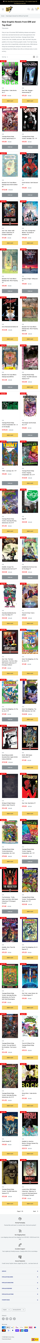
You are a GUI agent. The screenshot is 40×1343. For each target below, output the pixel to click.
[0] (36, 9)
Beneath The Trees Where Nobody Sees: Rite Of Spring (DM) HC (30, 328)
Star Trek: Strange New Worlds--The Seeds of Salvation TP (28, 232)
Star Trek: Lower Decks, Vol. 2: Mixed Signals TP (30, 994)
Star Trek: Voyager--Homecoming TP (27, 91)
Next (34, 1211)
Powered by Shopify (6, 1339)
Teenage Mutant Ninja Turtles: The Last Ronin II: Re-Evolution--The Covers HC (9, 1046)
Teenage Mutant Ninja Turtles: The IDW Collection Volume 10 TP (29, 376)
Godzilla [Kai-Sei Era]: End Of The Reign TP (29, 568)
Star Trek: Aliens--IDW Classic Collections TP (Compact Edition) (8, 232)
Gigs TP (24, 519)
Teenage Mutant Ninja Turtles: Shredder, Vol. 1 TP (29, 137)
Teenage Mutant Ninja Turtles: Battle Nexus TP (9, 137)
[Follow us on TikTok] (14, 1318)
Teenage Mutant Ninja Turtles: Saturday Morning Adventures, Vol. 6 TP (9, 1095)
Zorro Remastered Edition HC (10, 326)
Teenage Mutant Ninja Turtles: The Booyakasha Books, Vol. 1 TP (29, 899)
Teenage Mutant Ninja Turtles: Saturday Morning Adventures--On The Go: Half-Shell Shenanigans (9, 996)
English (5, 1309)
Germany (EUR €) (17, 1309)
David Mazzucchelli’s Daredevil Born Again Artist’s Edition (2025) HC (10, 757)
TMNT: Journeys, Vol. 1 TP (9, 471)
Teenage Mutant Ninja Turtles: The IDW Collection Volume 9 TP (9, 1191)
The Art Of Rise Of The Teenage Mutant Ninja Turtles (28, 1045)
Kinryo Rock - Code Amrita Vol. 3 (9, 91)
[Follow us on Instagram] (7, 1318)
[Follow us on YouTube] (10, 1318)
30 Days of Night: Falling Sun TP (30, 279)
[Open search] (29, 9)
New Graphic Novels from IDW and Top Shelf (17, 16)
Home (2, 16)
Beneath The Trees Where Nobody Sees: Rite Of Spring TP (10, 280)
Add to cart (10, 101)
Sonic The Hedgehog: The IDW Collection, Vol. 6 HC (29, 710)
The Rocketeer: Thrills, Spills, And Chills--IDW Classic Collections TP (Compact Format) (10, 900)
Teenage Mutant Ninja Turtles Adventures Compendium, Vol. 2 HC (8, 851)
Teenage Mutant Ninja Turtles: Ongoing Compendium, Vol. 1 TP (28, 851)
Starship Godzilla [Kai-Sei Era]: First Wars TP (9, 614)
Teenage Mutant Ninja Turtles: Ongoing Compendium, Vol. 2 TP (28, 472)
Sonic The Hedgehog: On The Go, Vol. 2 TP (10, 710)
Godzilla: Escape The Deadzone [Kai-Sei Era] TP (9, 568)
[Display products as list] (37, 57)
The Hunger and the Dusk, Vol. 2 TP (29, 423)
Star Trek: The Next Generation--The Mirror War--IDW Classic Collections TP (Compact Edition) (10, 662)
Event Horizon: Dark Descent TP (30, 183)
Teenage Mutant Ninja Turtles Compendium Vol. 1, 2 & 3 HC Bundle (10, 424)
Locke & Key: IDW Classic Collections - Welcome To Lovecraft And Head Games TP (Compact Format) (29, 1192)
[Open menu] (3, 9)
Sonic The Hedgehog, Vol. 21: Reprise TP (30, 948)
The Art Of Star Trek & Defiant (28, 614)
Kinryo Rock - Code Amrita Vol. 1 (29, 1094)
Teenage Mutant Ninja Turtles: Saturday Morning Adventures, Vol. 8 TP (9, 520)
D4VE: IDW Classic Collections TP (27, 756)
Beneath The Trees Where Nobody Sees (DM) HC (9, 375)
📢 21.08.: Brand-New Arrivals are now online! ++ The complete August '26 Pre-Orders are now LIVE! (20, 2)
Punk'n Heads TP (6, 1141)
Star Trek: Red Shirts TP (29, 803)
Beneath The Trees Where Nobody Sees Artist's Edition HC (9, 184)
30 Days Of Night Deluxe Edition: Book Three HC (8, 804)
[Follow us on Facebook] (3, 1318)
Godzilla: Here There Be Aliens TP (8, 948)
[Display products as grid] (34, 57)
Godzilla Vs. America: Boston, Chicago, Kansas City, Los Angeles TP (30, 1143)
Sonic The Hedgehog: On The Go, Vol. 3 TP (30, 660)
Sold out (10, 147)
